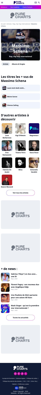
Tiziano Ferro (20, 153)
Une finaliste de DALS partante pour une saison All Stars (24, 296)
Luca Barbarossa (7, 136)
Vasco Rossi (34, 153)
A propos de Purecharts (8, 378)
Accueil (3, 24)
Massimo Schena (20, 48)
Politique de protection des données (12, 381)
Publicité (14, 384)
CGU (24, 381)
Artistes (9, 24)
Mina (20, 170)
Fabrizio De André (7, 171)
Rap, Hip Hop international (20, 56)
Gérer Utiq (34, 381)
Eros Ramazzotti (7, 154)
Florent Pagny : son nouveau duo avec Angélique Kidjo (25, 285)
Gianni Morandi (7, 187)
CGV (28, 381)
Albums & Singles (18, 64)
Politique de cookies (32, 378)
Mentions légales (20, 378)
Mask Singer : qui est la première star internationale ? (25, 306)
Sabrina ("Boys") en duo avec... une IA (24, 275)
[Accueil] (19, 2)
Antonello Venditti (34, 171)
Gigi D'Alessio (20, 135)
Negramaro (34, 135)
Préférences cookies (23, 384)
